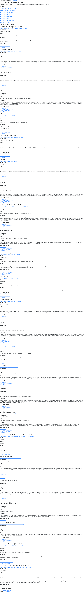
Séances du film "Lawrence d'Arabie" (14, 51)
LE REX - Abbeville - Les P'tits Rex (6, 16)
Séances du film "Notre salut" (12, 389)
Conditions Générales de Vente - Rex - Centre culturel (9, 8)
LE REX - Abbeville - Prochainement (6, 12)
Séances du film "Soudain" (12, 184)
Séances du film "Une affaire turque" (14, 301)
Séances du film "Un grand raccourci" (14, 231)
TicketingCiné (15, 0)
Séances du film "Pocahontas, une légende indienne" (17, 28)
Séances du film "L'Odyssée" (12, 115)
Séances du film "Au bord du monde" (14, 458)
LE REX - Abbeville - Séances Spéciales (7, 20)
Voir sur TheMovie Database (5, 46)
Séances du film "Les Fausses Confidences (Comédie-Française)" (19, 567)
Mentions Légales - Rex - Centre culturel (7, 10)
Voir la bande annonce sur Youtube (6, 67)
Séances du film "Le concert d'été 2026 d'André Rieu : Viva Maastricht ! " (20, 436)
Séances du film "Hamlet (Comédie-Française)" (15, 482)
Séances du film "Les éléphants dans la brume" (16, 413)
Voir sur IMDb (2, 47)
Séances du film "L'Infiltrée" (12, 161)
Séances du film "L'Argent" (12, 346)
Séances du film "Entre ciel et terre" (14, 73)
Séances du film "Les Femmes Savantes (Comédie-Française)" (18, 545)
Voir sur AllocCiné (3, 44)
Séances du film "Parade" (12, 324)
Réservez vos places (3, 28)
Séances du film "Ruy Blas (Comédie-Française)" (16, 504)
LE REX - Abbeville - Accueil (5, 14)
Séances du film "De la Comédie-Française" (15, 137)
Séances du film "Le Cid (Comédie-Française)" (15, 524)
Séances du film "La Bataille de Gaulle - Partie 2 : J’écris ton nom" (19, 206)
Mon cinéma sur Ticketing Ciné (5, 590)
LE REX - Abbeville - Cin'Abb (5, 18)
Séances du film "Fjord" (11, 91)
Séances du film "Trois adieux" (13, 278)
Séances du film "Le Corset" (12, 367)
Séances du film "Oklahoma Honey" (14, 254)
